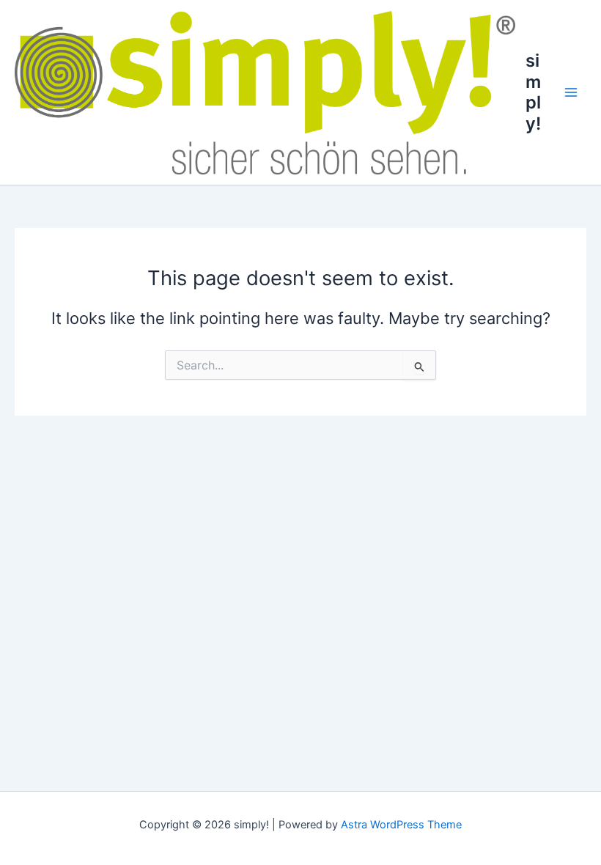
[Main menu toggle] (571, 92)
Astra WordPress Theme (401, 824)
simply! (533, 91)
